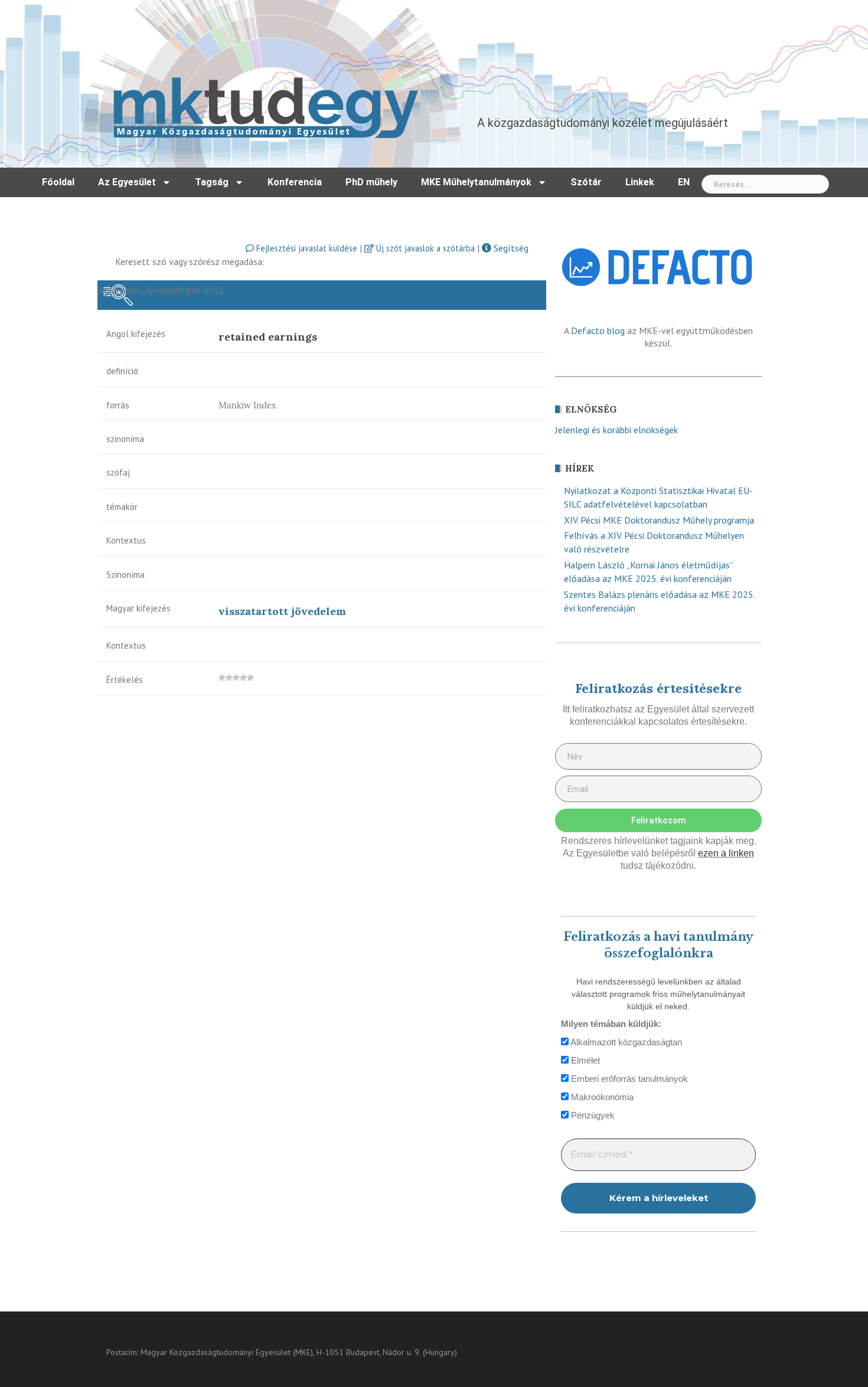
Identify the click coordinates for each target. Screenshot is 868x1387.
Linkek (639, 182)
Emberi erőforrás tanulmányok (628, 1079)
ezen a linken (726, 853)
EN (684, 182)
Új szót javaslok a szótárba (424, 248)
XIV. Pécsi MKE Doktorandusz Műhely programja (659, 520)
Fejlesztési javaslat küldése (305, 248)
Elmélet (584, 1060)
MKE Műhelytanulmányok (476, 182)
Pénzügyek (592, 1115)
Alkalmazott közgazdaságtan (625, 1042)
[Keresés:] (765, 184)
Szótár (586, 182)
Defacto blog (598, 330)
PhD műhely (371, 182)
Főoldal (58, 182)
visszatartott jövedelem (282, 611)
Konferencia (294, 182)
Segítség (509, 248)
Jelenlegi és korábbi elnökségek (616, 430)
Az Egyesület (127, 182)
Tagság (212, 182)
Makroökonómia (601, 1097)
